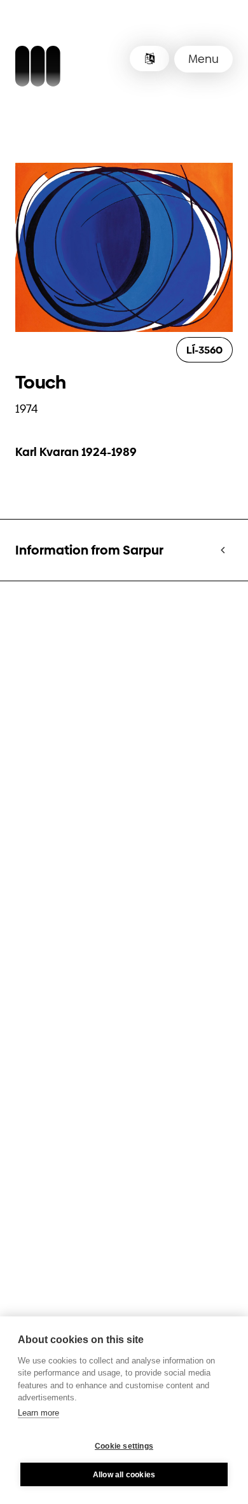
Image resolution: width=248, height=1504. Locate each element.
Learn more (38, 1413)
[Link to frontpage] (37, 68)
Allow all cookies (124, 1474)
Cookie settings (124, 1446)
